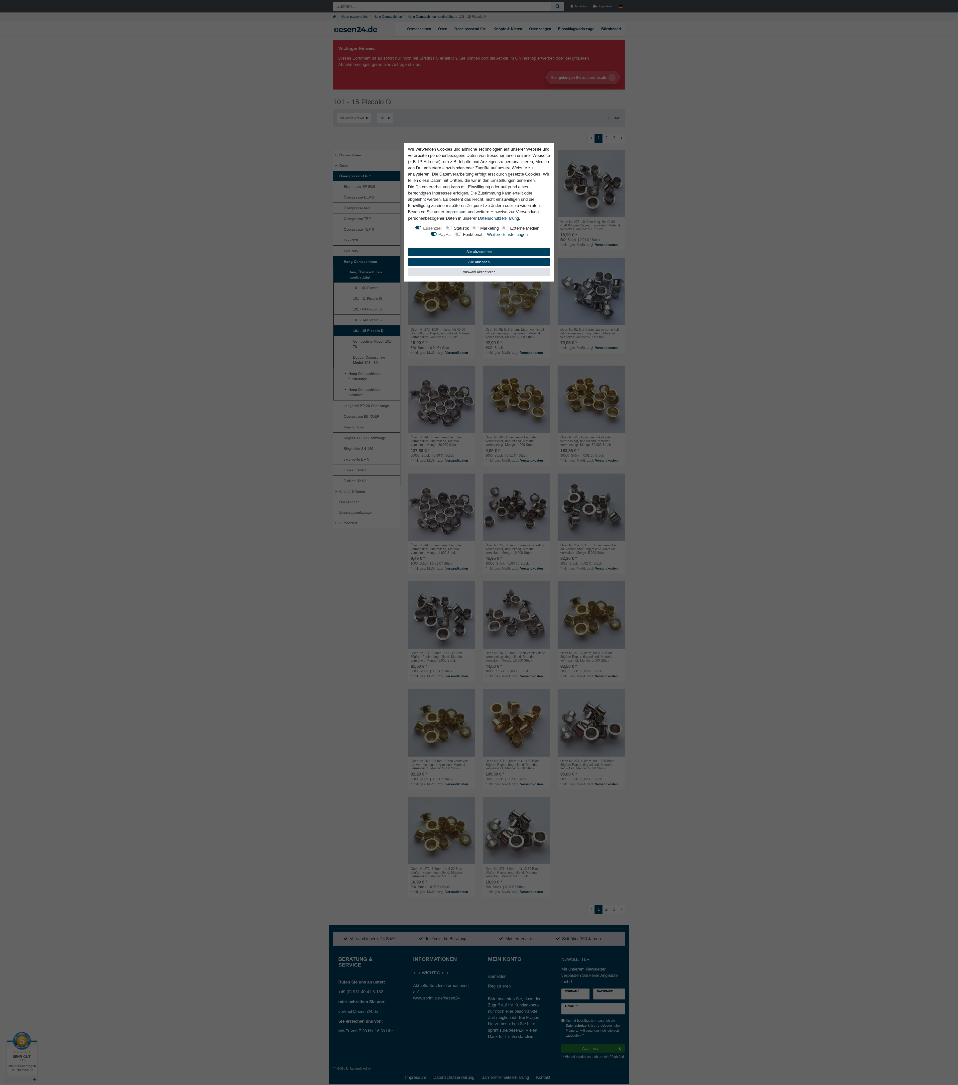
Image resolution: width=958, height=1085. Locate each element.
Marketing (489, 228)
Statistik (461, 228)
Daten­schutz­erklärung (498, 218)
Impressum (456, 211)
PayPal (445, 234)
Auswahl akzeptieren (479, 272)
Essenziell (432, 228)
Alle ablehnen (479, 262)
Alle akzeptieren (479, 252)
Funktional (472, 234)
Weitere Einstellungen (507, 234)
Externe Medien (524, 228)
